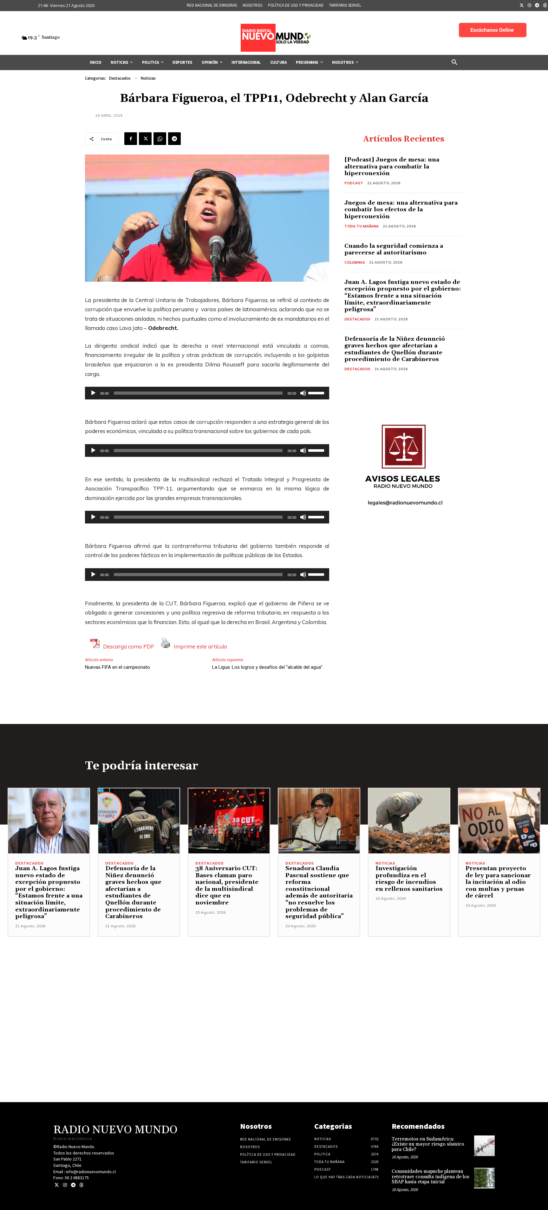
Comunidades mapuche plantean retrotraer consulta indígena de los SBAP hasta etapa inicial (430, 1176)
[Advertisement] (274, 981)
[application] (207, 393)
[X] (145, 138)
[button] (454, 62)
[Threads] (81, 1185)
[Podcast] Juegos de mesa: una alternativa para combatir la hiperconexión (391, 166)
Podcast (353, 183)
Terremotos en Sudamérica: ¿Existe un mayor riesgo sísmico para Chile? (428, 1144)
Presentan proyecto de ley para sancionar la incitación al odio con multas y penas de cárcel (498, 882)
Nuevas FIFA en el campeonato (117, 667)
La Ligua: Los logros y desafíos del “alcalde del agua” (267, 667)
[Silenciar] (303, 393)
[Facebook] (130, 138)
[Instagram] (529, 6)
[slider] (317, 392)
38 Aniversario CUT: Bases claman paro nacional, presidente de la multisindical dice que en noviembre (226, 885)
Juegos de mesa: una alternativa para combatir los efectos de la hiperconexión (401, 209)
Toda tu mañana (361, 226)
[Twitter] (522, 6)
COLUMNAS (354, 262)
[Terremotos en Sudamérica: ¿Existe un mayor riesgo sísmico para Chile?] (484, 1145)
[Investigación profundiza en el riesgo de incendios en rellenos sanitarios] (409, 820)
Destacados (120, 78)
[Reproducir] (93, 393)
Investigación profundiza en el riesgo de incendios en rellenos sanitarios (409, 879)
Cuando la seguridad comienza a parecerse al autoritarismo (393, 249)
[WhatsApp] (159, 138)
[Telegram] (537, 6)
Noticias (148, 78)
